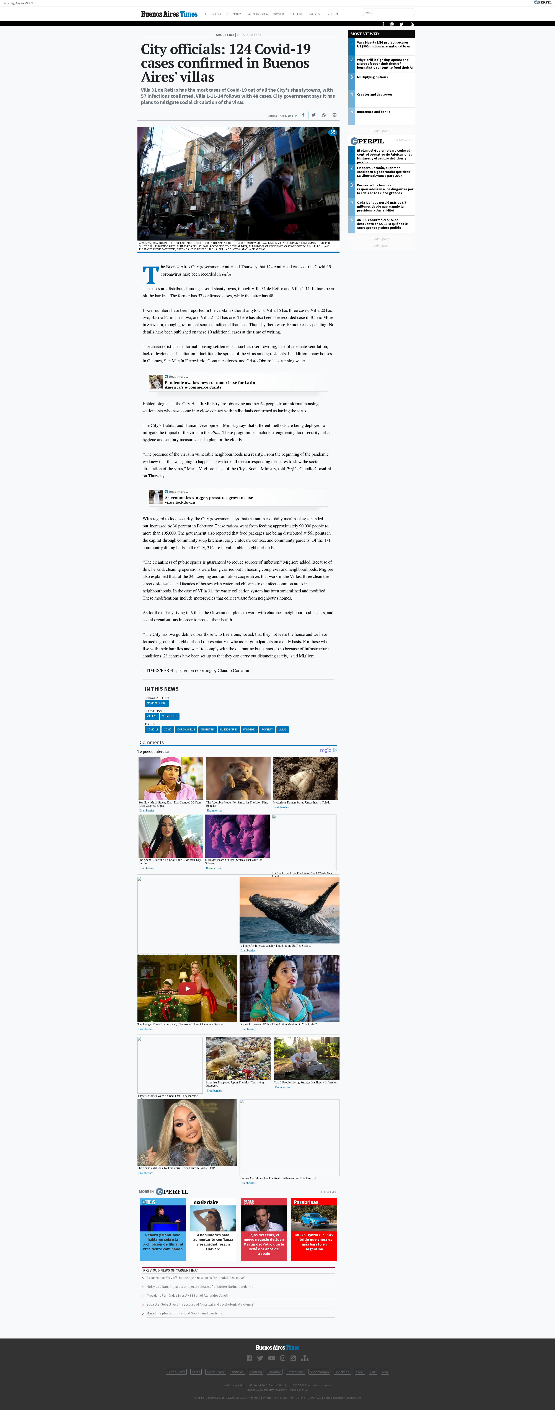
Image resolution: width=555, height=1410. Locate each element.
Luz (372, 1372)
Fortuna (256, 1372)
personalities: (157, 698)
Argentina (213, 14)
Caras (196, 1372)
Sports (314, 14)
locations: (154, 711)
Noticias (237, 1372)
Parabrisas (295, 1372)
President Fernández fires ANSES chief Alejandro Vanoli (187, 1295)
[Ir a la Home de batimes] (277, 1347)
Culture (296, 14)
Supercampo (319, 1372)
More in (146, 1191)
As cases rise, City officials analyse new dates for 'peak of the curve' (196, 1277)
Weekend (342, 1372)
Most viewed (365, 33)
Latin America (257, 14)
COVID (167, 729)
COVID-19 (152, 729)
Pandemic (249, 729)
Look (360, 1372)
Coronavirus (186, 729)
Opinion (331, 14)
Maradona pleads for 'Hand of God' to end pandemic (185, 1313)
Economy (234, 14)
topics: (150, 724)
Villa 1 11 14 (169, 716)
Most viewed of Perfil (382, 141)
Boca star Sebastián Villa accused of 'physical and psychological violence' (200, 1304)
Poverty (267, 729)
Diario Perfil (176, 1372)
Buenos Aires (228, 729)
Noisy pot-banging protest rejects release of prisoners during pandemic (200, 1286)
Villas (282, 729)
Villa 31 (152, 716)
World (278, 14)
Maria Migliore (156, 703)
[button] (332, 132)
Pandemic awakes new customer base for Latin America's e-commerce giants (210, 385)
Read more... (178, 376)
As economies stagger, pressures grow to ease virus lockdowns (209, 500)
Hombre (275, 1372)
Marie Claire (216, 1372)
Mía (385, 1372)
